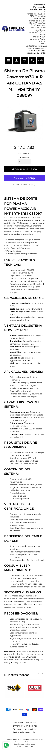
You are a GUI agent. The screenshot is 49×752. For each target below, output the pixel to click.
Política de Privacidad (24, 722)
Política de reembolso (24, 732)
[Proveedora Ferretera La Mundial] (13, 29)
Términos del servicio (24, 729)
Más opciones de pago (24, 184)
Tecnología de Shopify (24, 746)
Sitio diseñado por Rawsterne (24, 744)
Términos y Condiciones (24, 726)
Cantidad (24, 158)
